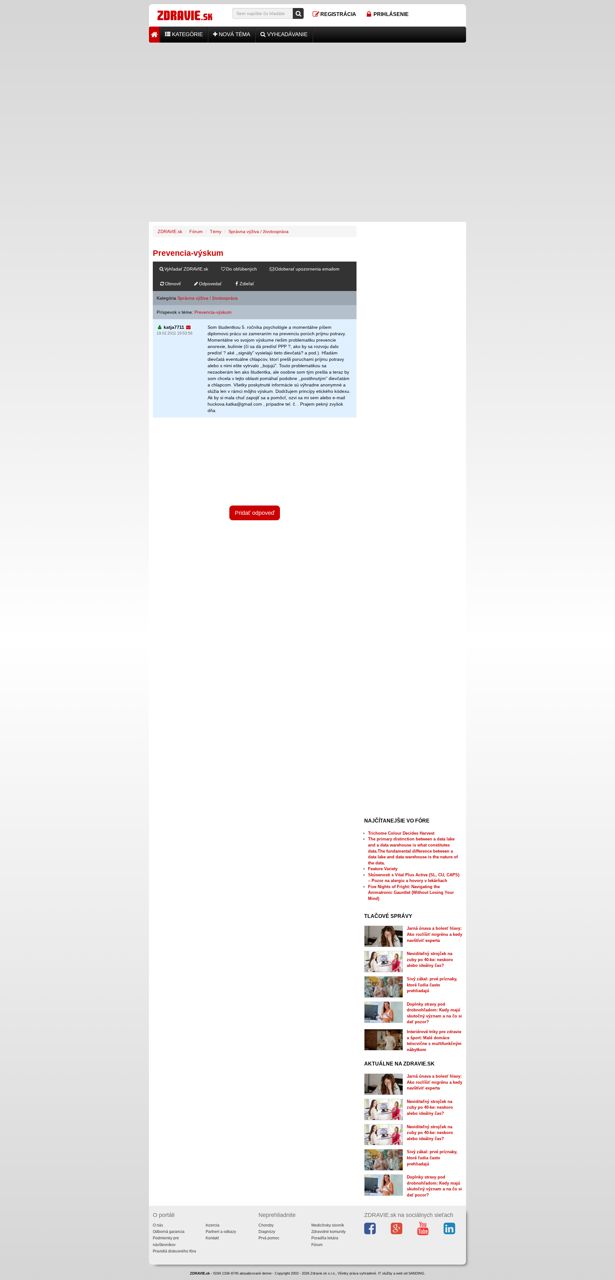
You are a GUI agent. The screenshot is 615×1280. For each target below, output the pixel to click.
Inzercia (212, 1225)
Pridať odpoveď (255, 513)
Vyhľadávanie (287, 34)
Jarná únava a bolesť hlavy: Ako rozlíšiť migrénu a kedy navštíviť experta (434, 934)
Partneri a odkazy (221, 1231)
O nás (158, 1225)
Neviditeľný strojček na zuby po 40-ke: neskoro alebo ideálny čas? (430, 959)
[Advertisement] (307, 87)
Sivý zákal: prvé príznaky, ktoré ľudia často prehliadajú (432, 984)
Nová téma (233, 34)
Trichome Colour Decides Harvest (401, 833)
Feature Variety (383, 868)
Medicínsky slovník (327, 1225)
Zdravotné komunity (328, 1231)
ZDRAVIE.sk (170, 231)
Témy (215, 231)
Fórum (196, 231)
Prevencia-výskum (213, 312)
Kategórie (186, 34)
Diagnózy (266, 1231)
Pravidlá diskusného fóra (174, 1251)
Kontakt (212, 1238)
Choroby (266, 1225)
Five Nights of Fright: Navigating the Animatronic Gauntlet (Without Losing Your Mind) (411, 892)
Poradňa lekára (324, 1238)
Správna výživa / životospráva (258, 231)
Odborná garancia (168, 1231)
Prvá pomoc (268, 1238)
